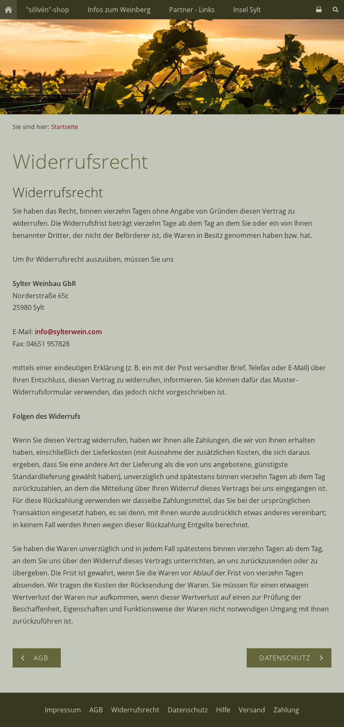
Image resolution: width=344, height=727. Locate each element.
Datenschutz (188, 709)
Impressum (63, 709)
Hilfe (223, 709)
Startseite (64, 127)
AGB (96, 709)
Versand (252, 709)
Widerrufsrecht (135, 709)
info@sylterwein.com (68, 331)
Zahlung (286, 709)
